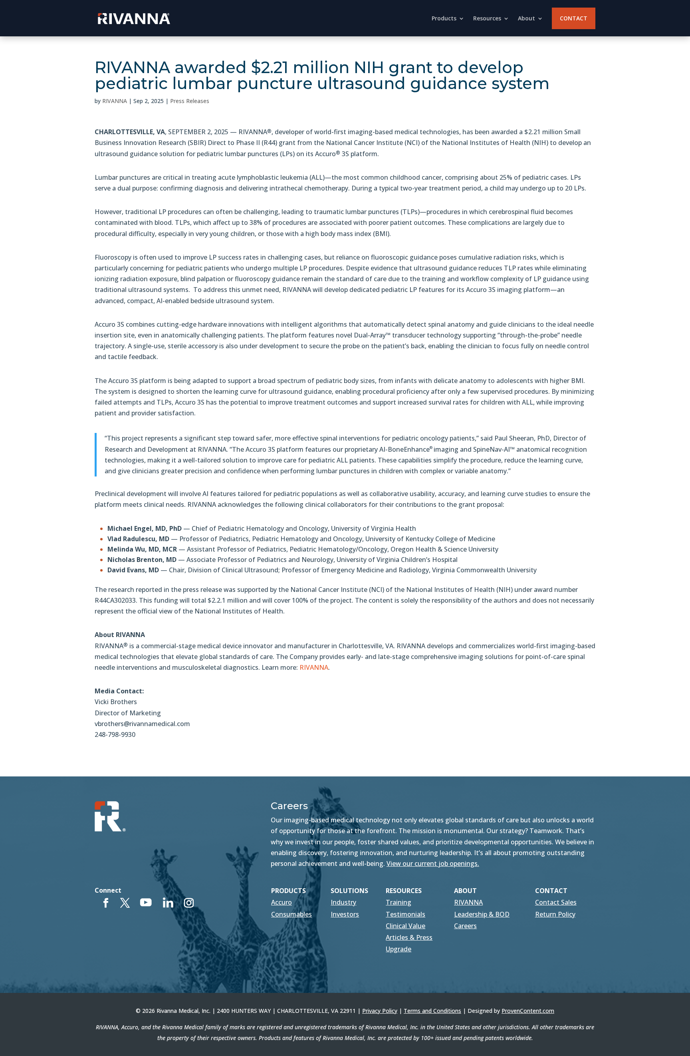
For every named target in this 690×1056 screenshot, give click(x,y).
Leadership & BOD (482, 914)
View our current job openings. (433, 863)
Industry (343, 902)
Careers (465, 925)
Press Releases (189, 101)
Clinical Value (405, 925)
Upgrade (398, 949)
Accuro (281, 902)
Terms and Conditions (432, 1010)
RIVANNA (114, 101)
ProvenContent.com (528, 1010)
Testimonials (405, 914)
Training (398, 902)
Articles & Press (409, 937)
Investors (345, 914)
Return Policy (555, 914)
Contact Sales (556, 902)
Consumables (291, 914)
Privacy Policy (379, 1010)
